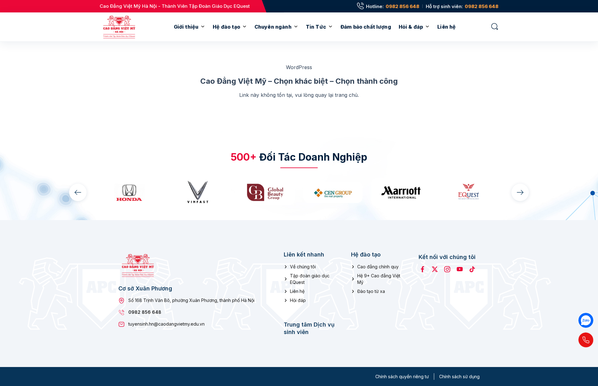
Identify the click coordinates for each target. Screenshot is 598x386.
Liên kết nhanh (304, 254)
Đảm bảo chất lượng (365, 27)
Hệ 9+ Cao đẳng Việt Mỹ (378, 279)
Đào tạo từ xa (371, 291)
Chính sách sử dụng (459, 376)
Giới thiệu (186, 27)
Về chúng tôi (303, 266)
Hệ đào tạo (226, 27)
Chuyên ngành (273, 27)
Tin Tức (316, 27)
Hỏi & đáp (411, 27)
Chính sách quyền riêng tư (402, 376)
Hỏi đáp (298, 300)
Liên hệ (446, 27)
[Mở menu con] (202, 27)
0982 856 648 (402, 6)
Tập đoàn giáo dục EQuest (310, 279)
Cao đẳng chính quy (378, 266)
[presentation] (78, 192)
